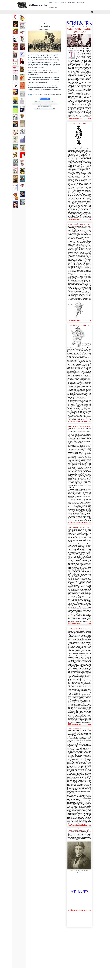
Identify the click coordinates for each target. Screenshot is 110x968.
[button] (92, 12)
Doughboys (44, 23)
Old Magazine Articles (38, 5)
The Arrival (45, 25)
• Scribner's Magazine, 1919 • (45, 29)
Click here (30, 94)
